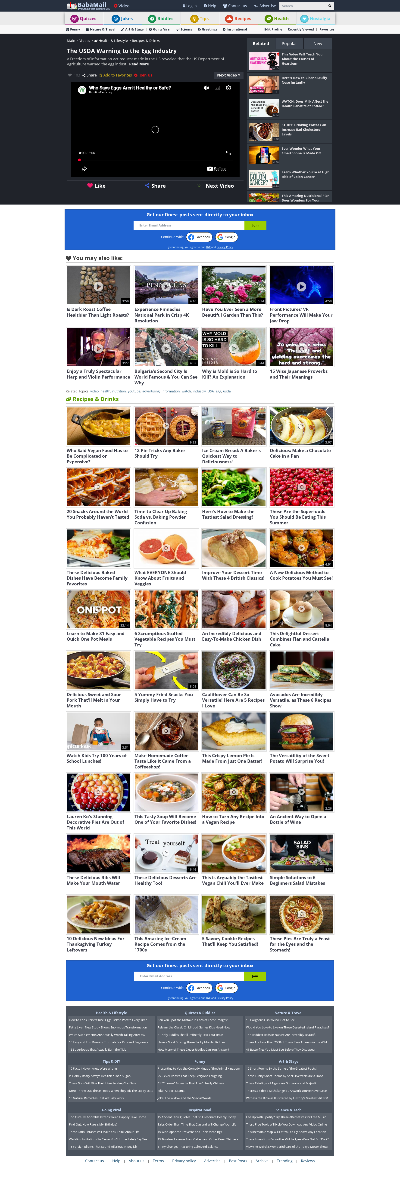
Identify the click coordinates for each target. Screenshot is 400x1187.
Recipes (242, 18)
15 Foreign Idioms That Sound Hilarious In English (103, 1146)
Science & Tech (289, 1109)
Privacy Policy (225, 247)
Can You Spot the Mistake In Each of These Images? (193, 1020)
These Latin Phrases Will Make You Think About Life (104, 1132)
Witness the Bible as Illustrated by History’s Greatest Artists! (287, 1098)
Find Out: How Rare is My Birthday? (93, 1124)
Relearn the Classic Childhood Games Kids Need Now (194, 1027)
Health (281, 18)
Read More (139, 64)
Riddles (165, 18)
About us (136, 1160)
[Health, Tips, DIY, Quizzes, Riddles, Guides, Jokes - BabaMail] (88, 5)
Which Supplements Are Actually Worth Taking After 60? (107, 1035)
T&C (208, 247)
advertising (151, 391)
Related (261, 43)
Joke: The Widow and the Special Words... (185, 1098)
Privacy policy (184, 1160)
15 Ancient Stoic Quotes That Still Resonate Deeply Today (197, 1117)
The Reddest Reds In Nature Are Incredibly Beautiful (281, 1035)
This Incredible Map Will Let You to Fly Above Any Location (286, 1132)
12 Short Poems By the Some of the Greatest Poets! (281, 1068)
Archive (262, 1160)
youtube (134, 391)
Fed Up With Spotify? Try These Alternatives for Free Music (286, 1117)
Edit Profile (273, 29)
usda (227, 391)
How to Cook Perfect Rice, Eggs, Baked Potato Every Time (108, 1020)
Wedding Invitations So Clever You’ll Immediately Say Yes (108, 1139)
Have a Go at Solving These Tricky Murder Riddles (191, 1042)
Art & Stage (134, 29)
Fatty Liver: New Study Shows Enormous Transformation (108, 1027)
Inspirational (237, 29)
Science (186, 29)
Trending (285, 1160)
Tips (204, 18)
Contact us (237, 5)
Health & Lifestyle (113, 40)
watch (186, 391)
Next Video (227, 75)
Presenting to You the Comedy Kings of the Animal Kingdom (199, 1068)
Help (212, 5)
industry (199, 391)
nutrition (119, 391)
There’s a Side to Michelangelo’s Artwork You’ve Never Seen (286, 1091)
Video (124, 6)
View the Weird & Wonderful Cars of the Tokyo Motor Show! (287, 1146)
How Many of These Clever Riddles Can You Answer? (193, 1049)
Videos (84, 40)
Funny (75, 29)
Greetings (209, 29)
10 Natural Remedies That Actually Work (96, 1098)
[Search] (330, 6)
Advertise (267, 5)
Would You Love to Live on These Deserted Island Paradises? (287, 1027)
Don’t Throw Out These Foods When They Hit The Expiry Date (111, 1091)
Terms (158, 1160)
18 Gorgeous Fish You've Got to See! (270, 1020)
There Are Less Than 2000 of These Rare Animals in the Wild (286, 1042)
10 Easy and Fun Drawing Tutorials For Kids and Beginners (108, 1042)
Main (71, 40)
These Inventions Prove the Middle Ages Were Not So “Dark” (287, 1139)
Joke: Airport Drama (171, 1091)
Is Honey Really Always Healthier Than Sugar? (100, 1076)
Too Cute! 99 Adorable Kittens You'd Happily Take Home (107, 1117)
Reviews (308, 1160)
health (105, 391)
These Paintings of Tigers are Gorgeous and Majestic (281, 1083)
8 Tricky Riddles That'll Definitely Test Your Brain (190, 1035)
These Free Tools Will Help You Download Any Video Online (286, 1124)
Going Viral (161, 29)
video (94, 391)
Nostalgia (320, 18)
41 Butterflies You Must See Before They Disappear (281, 1049)
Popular (289, 43)
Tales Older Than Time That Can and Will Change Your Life (197, 1124)
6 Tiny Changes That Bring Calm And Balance (188, 1146)
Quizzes (88, 18)
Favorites (326, 29)
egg (218, 391)
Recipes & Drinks (146, 40)
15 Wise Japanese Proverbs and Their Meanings (190, 1132)
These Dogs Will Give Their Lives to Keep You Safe (102, 1083)
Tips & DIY (111, 1061)
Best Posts (238, 1160)
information (171, 391)
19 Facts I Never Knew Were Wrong (93, 1068)
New (317, 43)
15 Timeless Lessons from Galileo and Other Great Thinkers (198, 1139)
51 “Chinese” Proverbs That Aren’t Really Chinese (191, 1083)
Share (92, 75)
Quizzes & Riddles (200, 1012)
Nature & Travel (102, 29)
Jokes (127, 18)
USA (211, 391)
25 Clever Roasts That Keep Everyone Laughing (190, 1076)
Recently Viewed (301, 29)
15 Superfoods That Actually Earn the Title (97, 1049)
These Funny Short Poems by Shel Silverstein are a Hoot (284, 1076)
